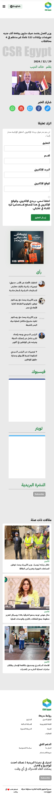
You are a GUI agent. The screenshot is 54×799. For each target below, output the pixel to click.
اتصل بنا (48, 748)
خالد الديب (37, 66)
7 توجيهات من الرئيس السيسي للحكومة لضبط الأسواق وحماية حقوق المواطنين (24, 355)
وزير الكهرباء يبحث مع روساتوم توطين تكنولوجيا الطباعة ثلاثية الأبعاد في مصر (24, 303)
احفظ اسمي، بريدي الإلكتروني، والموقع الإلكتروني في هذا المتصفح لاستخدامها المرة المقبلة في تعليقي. (29, 204)
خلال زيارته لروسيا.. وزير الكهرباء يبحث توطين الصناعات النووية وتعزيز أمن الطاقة (30, 566)
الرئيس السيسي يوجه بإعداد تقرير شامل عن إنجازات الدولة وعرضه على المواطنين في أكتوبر (24, 338)
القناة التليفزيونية (45, 724)
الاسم (47, 155)
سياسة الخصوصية (25, 748)
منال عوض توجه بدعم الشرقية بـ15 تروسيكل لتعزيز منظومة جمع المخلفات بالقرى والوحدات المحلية (27, 617)
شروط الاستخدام (45, 752)
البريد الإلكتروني (42, 169)
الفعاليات (48, 733)
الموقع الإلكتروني (42, 183)
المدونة (49, 729)
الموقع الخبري (47, 719)
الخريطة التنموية (26, 729)
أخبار (46, 561)
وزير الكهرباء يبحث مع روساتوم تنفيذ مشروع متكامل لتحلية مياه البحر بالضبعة (23, 321)
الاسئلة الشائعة (26, 724)
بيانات (16, 792)
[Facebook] (39, 108)
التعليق (46, 143)
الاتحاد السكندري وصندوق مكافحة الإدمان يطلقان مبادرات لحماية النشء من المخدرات (28, 667)
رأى (38, 272)
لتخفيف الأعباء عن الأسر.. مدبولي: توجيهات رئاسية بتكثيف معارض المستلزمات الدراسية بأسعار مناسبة (23, 286)
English (16, 6)
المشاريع (29, 719)
